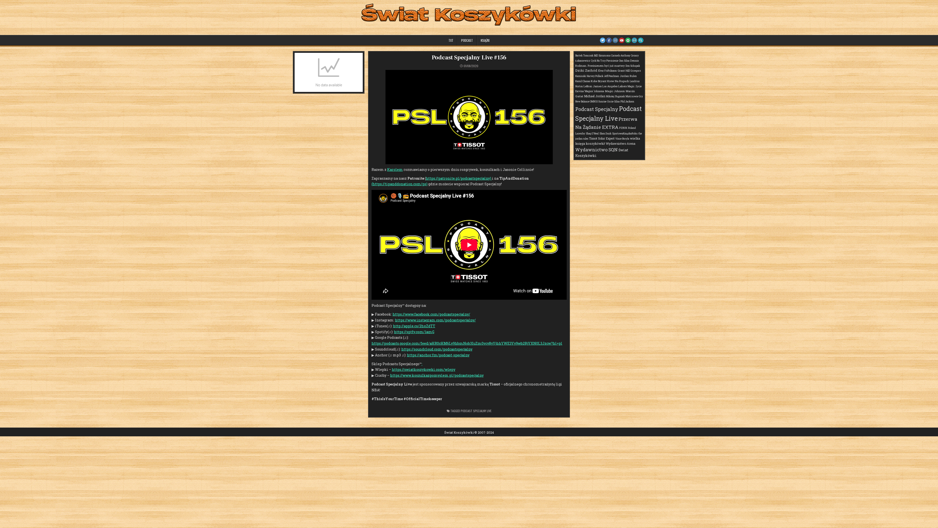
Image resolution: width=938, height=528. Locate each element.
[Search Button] (640, 40)
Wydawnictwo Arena (620, 143)
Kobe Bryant (599, 81)
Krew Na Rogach (618, 81)
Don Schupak (633, 65)
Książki (485, 40)
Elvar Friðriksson (607, 70)
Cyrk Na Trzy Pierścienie (604, 60)
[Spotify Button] (628, 40)
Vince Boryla (622, 138)
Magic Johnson (615, 91)
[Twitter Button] (602, 40)
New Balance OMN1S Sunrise (591, 101)
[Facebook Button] (609, 40)
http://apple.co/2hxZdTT (414, 326)
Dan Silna (624, 60)
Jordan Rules (628, 76)
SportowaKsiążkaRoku (625, 133)
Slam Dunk (605, 133)
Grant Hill (624, 70)
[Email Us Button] (634, 40)
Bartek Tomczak (584, 55)
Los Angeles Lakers (614, 86)
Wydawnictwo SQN (596, 150)
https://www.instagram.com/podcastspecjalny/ (435, 320)
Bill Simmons (602, 55)
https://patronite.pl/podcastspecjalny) (459, 178)
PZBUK (623, 128)
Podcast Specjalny (596, 109)
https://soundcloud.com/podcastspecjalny (436, 349)
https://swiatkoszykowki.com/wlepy (423, 369)
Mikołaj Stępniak (615, 96)
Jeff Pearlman (611, 76)
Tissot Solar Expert (602, 138)
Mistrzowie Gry (634, 96)
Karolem (395, 169)
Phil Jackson (627, 101)
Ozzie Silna (613, 101)
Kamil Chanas (582, 81)
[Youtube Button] (621, 40)
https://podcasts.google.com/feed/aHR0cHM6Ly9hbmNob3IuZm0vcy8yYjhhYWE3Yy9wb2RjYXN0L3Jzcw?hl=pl (467, 343)
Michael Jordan (594, 96)
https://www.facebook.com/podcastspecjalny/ (431, 314)
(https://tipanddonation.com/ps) (399, 184)
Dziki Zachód (586, 70)
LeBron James (593, 86)
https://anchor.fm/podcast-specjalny (438, 355)
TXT (450, 40)
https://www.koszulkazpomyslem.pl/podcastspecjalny (437, 375)
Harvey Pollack (595, 76)
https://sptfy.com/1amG (414, 332)
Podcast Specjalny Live (476, 411)
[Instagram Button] (615, 40)
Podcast (467, 40)
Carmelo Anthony (620, 55)
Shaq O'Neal (592, 133)
